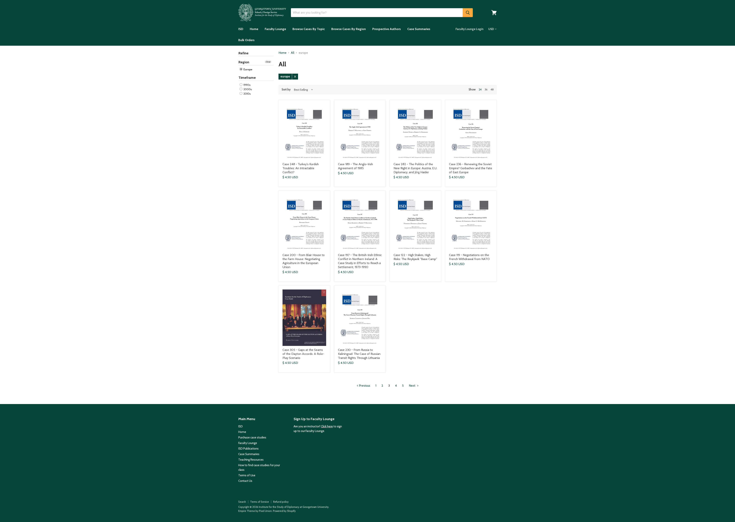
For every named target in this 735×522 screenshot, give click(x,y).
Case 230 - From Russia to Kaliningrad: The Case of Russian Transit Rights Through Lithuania (359, 354)
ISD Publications (248, 448)
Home (254, 29)
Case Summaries (418, 29)
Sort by (286, 89)
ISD (240, 29)
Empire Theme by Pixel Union (255, 510)
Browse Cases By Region (348, 29)
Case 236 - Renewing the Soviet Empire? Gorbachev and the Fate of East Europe (470, 168)
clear (268, 61)
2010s (247, 93)
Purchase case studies (252, 437)
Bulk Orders (246, 40)
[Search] (468, 12)
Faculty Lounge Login (469, 29)
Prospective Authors (386, 29)
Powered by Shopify (284, 510)
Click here (327, 426)
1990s (247, 85)
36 (486, 89)
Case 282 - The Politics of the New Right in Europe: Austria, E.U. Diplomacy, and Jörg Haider (415, 168)
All (292, 52)
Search (242, 501)
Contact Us (245, 481)
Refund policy (281, 501)
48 (492, 89)
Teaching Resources (251, 459)
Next (412, 385)
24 (480, 89)
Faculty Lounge (275, 29)
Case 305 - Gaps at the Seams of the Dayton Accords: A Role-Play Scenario (303, 354)
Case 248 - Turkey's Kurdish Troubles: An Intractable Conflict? (301, 168)
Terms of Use (246, 475)
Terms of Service (259, 501)
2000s (247, 89)
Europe (247, 69)
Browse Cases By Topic (308, 29)
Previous (364, 385)
